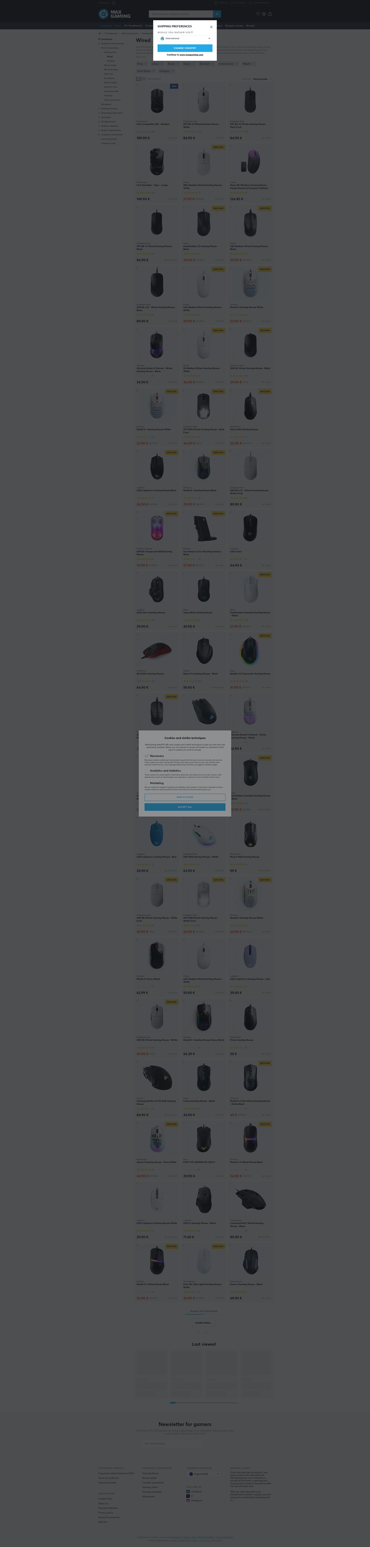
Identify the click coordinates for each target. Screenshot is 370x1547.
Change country (185, 48)
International (172, 38)
